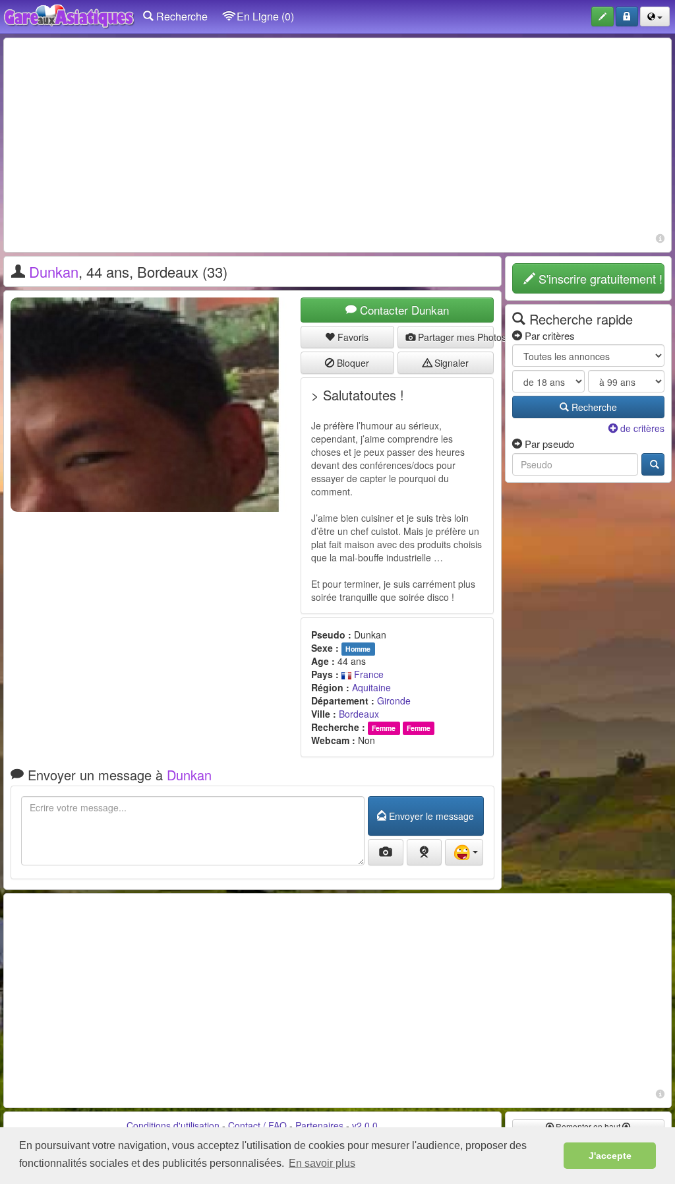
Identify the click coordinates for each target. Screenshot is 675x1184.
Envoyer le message (430, 816)
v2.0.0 (365, 1125)
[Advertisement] (337, 137)
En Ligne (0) (264, 16)
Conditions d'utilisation (173, 1125)
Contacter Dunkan (403, 309)
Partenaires (319, 1125)
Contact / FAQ (257, 1125)
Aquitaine (371, 687)
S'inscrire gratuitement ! (598, 278)
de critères (641, 428)
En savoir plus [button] (322, 1163)
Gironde (394, 700)
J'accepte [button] (610, 1155)
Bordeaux (359, 713)
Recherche (181, 16)
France (367, 674)
